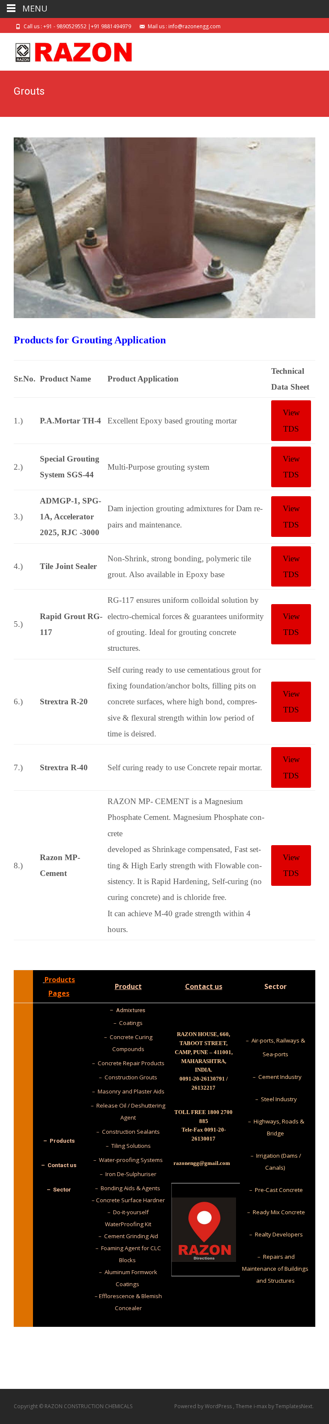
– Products (59, 1141)
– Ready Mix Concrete (275, 1212)
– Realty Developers (275, 1234)
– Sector (59, 1189)
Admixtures (131, 1010)
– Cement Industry (275, 1077)
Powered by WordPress (203, 1406)
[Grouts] (164, 227)
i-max (261, 1406)
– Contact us (59, 1165)
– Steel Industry (275, 1099)
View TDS (291, 420)
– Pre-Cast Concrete (275, 1190)
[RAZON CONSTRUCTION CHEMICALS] (67, 50)
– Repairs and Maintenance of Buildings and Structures (275, 1268)
